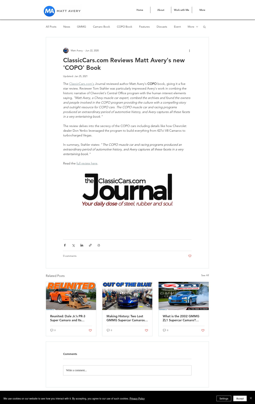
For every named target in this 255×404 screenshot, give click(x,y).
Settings (223, 398)
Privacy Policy (137, 398)
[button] (98, 212)
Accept (240, 398)
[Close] (251, 398)
